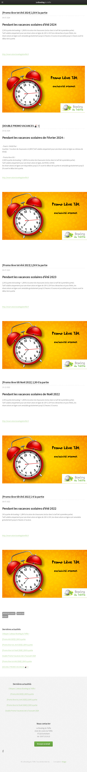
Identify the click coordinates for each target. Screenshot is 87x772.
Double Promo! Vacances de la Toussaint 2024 (19, 656)
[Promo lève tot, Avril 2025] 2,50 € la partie (17, 645)
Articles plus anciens (9, 613)
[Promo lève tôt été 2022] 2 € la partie (23, 496)
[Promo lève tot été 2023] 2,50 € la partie (24, 265)
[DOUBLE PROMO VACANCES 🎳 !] (21, 126)
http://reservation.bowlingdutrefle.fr (15, 54)
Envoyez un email (43, 744)
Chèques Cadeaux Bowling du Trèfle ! (15, 634)
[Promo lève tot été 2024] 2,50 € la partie (24, 12)
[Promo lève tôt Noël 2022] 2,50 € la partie (25, 382)
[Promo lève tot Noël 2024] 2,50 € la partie (17, 650)
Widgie (64, 762)
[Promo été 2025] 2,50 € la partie (14, 639)
